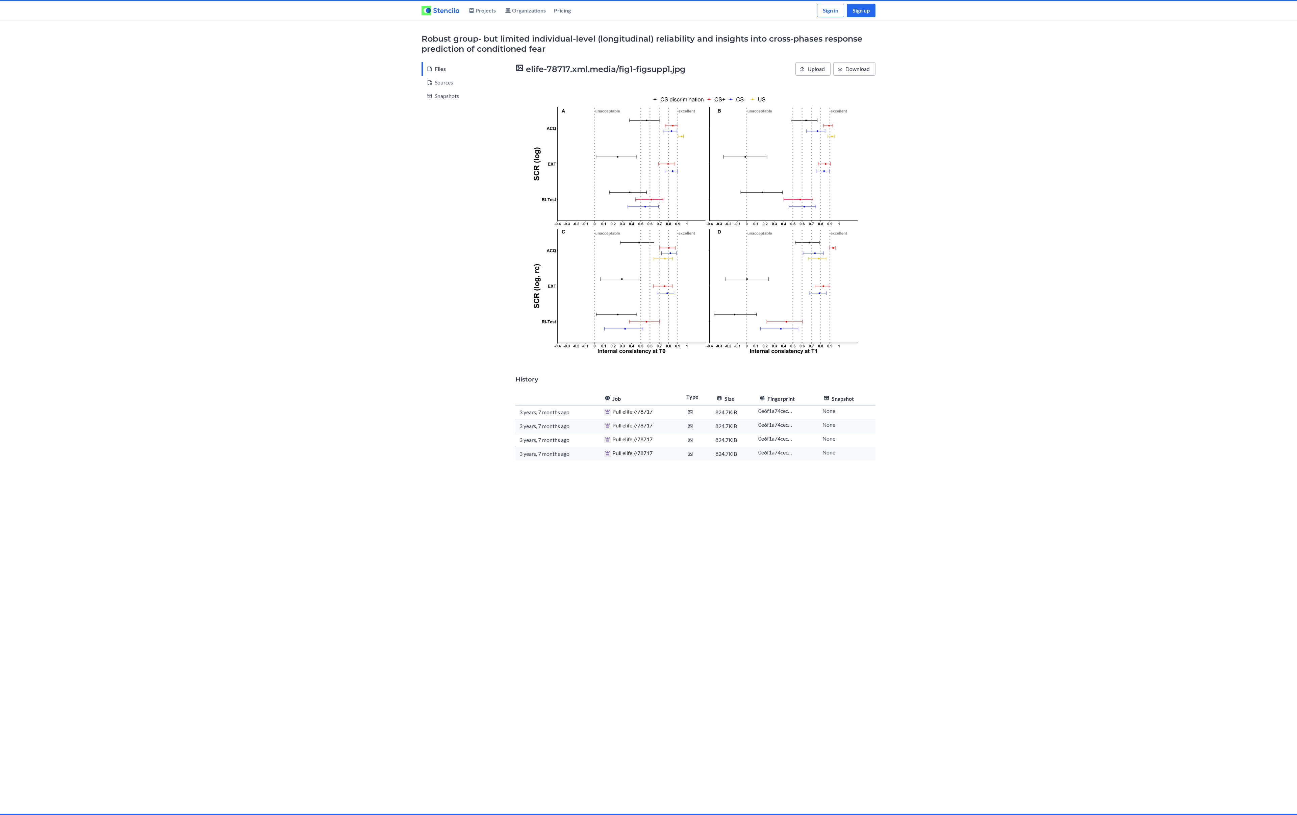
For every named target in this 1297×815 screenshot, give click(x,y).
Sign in (830, 10)
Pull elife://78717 (632, 411)
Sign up (861, 10)
